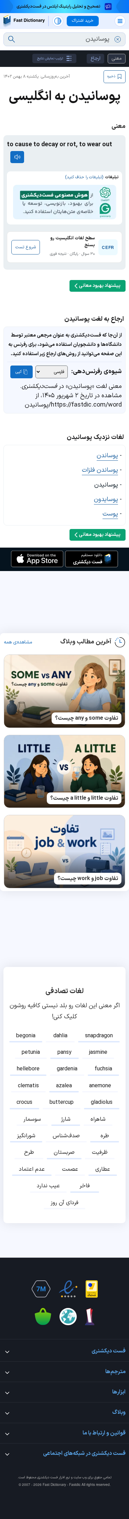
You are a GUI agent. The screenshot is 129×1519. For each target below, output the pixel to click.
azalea (64, 1086)
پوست (110, 514)
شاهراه (98, 1119)
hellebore (28, 1069)
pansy (64, 1052)
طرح (29, 1152)
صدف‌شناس (66, 1136)
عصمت (70, 1169)
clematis (28, 1086)
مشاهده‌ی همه (18, 642)
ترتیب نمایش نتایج (50, 58)
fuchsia (103, 1069)
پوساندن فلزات (100, 470)
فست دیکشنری (47, 1477)
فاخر (84, 1186)
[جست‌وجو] (11, 39)
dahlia (60, 1036)
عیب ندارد (48, 1186)
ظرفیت (100, 1152)
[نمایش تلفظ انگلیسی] (17, 157)
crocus (24, 1102)
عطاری (102, 1169)
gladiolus (101, 1102)
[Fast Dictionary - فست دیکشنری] (24, 21)
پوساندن (107, 455)
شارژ (66, 1119)
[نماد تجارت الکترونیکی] (68, 1289)
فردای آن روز (64, 1203)
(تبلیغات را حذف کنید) (84, 177)
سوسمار (32, 1119)
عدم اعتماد (32, 1169)
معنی (116, 58)
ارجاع (95, 58)
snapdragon (99, 1036)
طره (104, 1136)
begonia (25, 1036)
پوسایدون (106, 499)
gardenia (67, 1069)
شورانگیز (26, 1136)
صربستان (64, 1152)
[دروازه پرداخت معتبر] (92, 1289)
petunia (31, 1052)
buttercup (62, 1102)
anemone (100, 1086)
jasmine (98, 1052)
